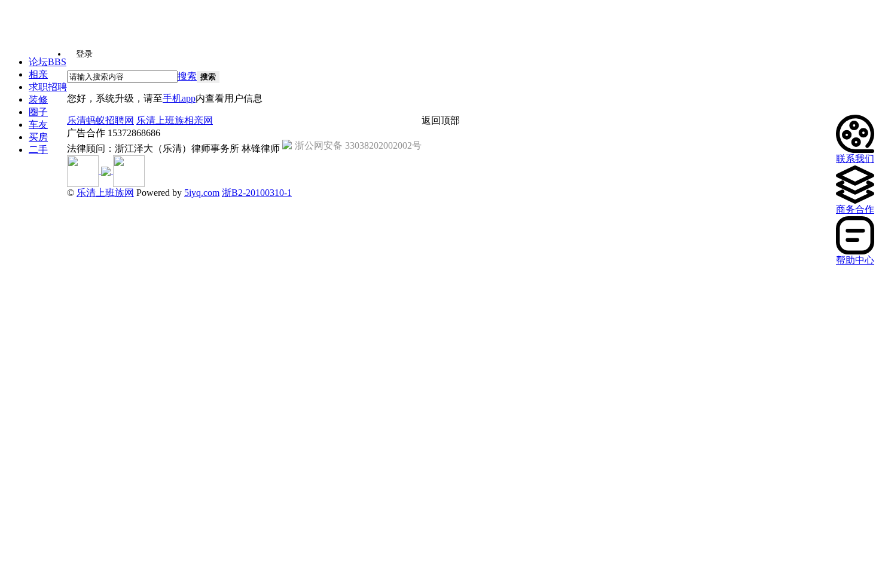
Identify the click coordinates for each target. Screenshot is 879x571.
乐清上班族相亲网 (174, 120)
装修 (38, 99)
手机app (179, 98)
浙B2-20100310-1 (257, 193)
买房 (38, 137)
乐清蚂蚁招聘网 (100, 120)
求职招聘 (48, 87)
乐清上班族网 (105, 193)
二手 (38, 150)
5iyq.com (201, 193)
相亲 (38, 74)
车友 (38, 124)
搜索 (187, 76)
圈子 (38, 112)
